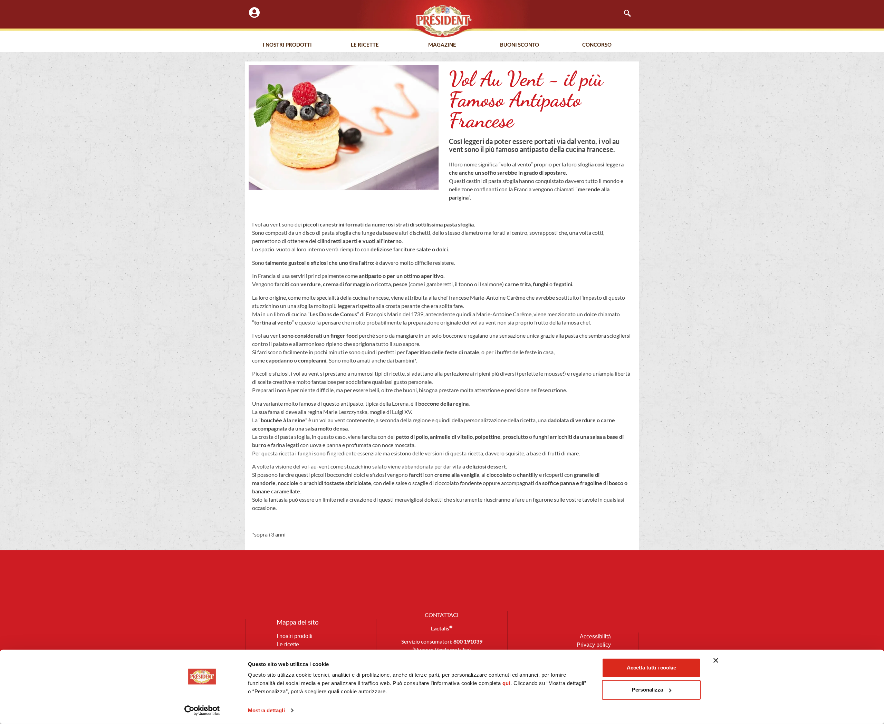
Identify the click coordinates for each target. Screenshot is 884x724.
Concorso (597, 44)
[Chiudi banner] (715, 660)
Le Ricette (365, 44)
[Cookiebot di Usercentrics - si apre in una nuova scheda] (202, 710)
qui (506, 683)
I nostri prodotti (287, 44)
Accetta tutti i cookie (651, 667)
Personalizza (647, 690)
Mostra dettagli (266, 710)
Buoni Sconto (519, 44)
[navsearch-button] (624, 14)
